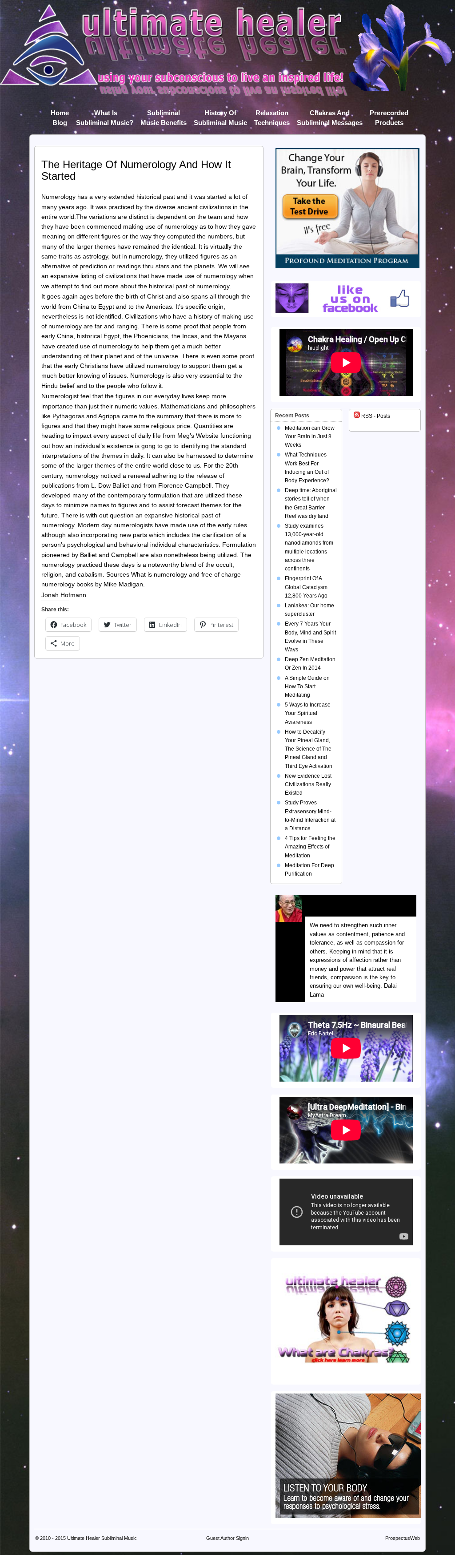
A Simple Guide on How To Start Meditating (307, 686)
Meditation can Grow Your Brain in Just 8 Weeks (310, 436)
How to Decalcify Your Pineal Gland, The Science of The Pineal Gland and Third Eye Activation (308, 749)
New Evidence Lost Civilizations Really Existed (308, 784)
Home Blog (60, 114)
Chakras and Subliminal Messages (330, 114)
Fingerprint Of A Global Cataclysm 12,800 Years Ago (306, 586)
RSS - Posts (375, 416)
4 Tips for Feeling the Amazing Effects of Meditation (310, 846)
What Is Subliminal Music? (104, 114)
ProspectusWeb (402, 1538)
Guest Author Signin (227, 1538)
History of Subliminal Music (220, 114)
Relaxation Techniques (272, 114)
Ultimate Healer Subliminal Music (102, 1538)
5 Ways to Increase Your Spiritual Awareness (308, 713)
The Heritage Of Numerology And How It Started (136, 170)
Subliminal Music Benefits (163, 114)
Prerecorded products (389, 114)
